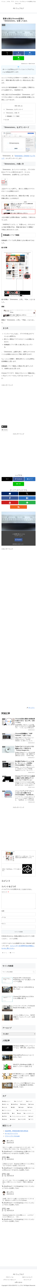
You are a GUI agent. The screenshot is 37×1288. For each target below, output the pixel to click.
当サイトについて (27, 1277)
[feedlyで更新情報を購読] (27, 502)
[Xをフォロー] (27, 493)
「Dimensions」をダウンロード (14, 109)
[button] (33, 972)
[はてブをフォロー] (27, 498)
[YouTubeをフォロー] (9, 502)
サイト (3, 923)
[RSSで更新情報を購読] (18, 507)
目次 (16, 106)
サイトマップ (27, 1279)
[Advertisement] (18, 404)
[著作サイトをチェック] (9, 493)
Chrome (5, 429)
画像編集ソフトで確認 (13, 116)
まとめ (7, 119)
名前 (2, 911)
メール (3, 917)
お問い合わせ (18, 1282)
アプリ (5, 426)
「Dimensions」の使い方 (12, 113)
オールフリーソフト (11, 1133)
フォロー (19, 539)
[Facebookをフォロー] (9, 498)
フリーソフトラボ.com (12, 1136)
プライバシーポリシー (9, 1279)
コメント (5, 892)
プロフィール (9, 1277)
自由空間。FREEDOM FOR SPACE (16, 1131)
